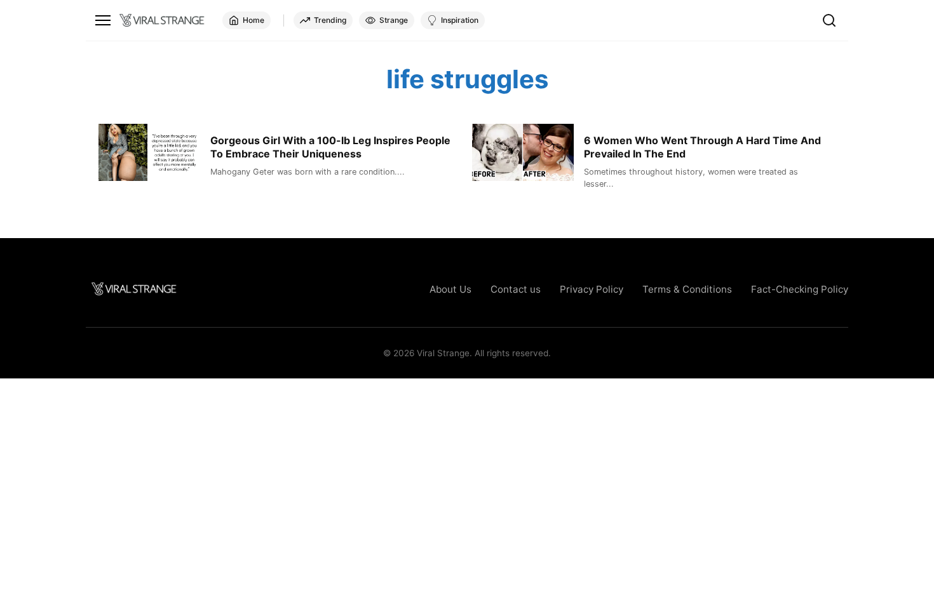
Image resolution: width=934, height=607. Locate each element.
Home (253, 20)
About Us (450, 289)
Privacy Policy (591, 289)
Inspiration (459, 20)
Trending (330, 20)
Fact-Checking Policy (799, 289)
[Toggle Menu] (103, 20)
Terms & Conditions (687, 289)
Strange (393, 20)
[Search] (829, 20)
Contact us (516, 289)
